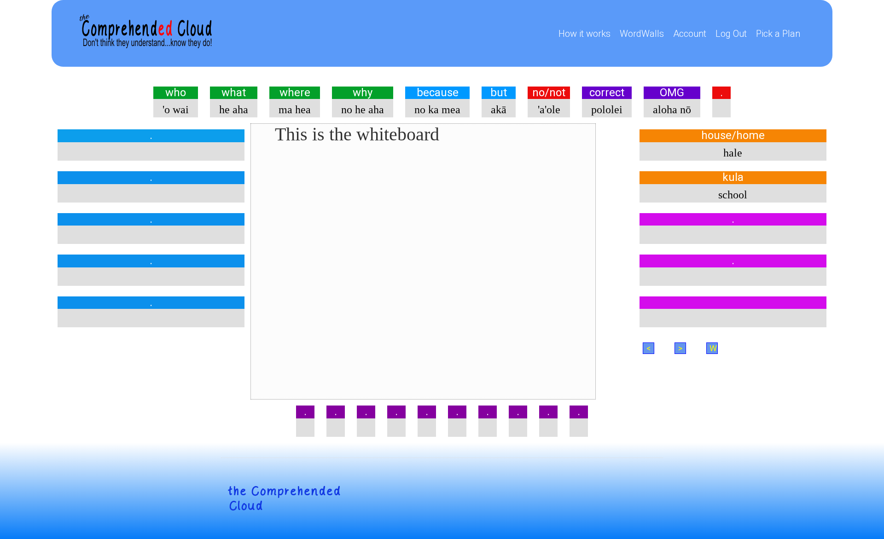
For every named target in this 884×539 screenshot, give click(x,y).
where (294, 93)
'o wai (176, 110)
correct (606, 93)
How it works (584, 33)
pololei (606, 110)
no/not (548, 93)
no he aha (362, 110)
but (498, 93)
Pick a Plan (778, 33)
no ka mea (437, 110)
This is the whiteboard (357, 134)
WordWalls (642, 33)
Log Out (731, 33)
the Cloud (284, 498)
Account (689, 33)
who (175, 93)
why (362, 93)
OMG (672, 93)
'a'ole (549, 110)
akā (498, 110)
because (438, 93)
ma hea (295, 110)
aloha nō (672, 110)
